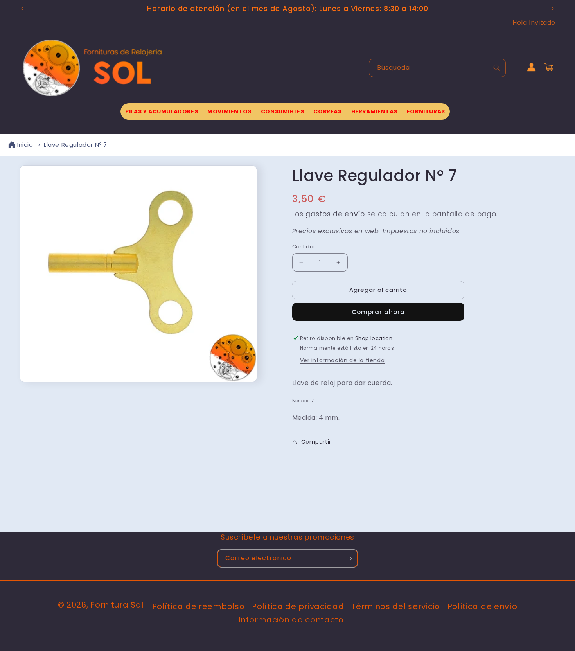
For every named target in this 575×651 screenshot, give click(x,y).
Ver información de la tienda (342, 360)
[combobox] (437, 68)
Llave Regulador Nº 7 (75, 144)
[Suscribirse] (349, 559)
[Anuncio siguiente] (552, 8)
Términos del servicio (395, 606)
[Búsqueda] (496, 67)
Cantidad (304, 247)
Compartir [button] (316, 442)
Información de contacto (291, 619)
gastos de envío (335, 214)
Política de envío (482, 606)
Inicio (25, 144)
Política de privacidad (298, 606)
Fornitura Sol (116, 604)
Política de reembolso (198, 606)
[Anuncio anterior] (22, 8)
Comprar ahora (378, 312)
